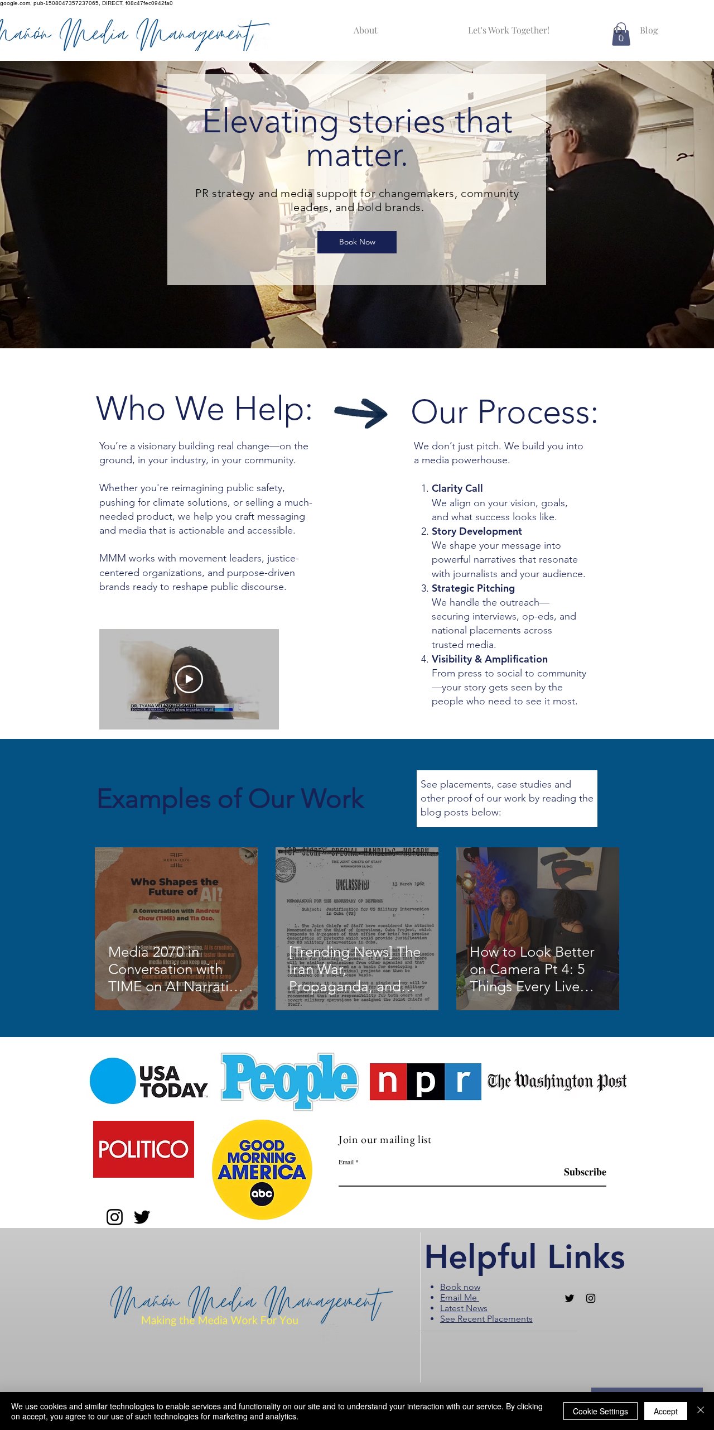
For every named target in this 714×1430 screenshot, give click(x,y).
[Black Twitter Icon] (569, 1298)
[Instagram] (115, 1217)
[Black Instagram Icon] (591, 1298)
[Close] (700, 1411)
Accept (666, 1411)
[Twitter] (142, 1217)
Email (346, 1161)
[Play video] (189, 679)
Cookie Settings (600, 1411)
